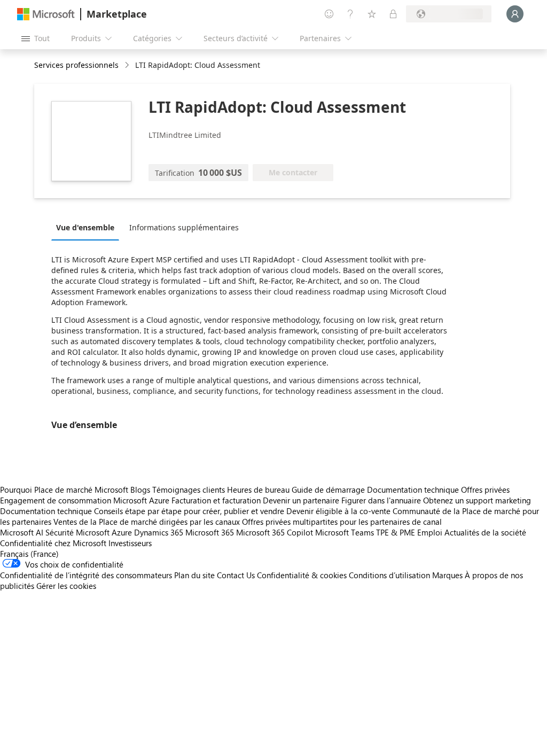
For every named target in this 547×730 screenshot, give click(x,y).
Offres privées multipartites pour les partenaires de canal (342, 521)
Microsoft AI (21, 532)
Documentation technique (413, 489)
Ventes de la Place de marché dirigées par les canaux (146, 521)
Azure (122, 532)
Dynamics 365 (158, 532)
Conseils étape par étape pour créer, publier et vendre (189, 511)
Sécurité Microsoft (77, 532)
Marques (447, 575)
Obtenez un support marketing (477, 500)
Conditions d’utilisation (389, 575)
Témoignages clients (188, 489)
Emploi (429, 532)
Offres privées (485, 489)
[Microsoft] (46, 14)
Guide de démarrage (328, 489)
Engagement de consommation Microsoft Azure (85, 500)
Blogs (140, 489)
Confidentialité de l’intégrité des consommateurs (86, 575)
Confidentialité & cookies (302, 575)
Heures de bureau (258, 489)
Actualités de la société (485, 532)
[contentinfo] (128, 65)
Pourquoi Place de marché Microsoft (64, 489)
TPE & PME (395, 532)
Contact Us (236, 575)
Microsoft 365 (209, 532)
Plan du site (194, 575)
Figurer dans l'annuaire (381, 500)
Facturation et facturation (216, 500)
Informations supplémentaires (184, 227)
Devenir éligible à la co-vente (338, 511)
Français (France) (29, 553)
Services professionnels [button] (76, 65)
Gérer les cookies (66, 585)
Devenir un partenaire (301, 500)
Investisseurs (130, 543)
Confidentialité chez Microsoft (53, 543)
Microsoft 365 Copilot (274, 532)
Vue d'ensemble (85, 227)
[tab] (87, 227)
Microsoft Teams (344, 532)
